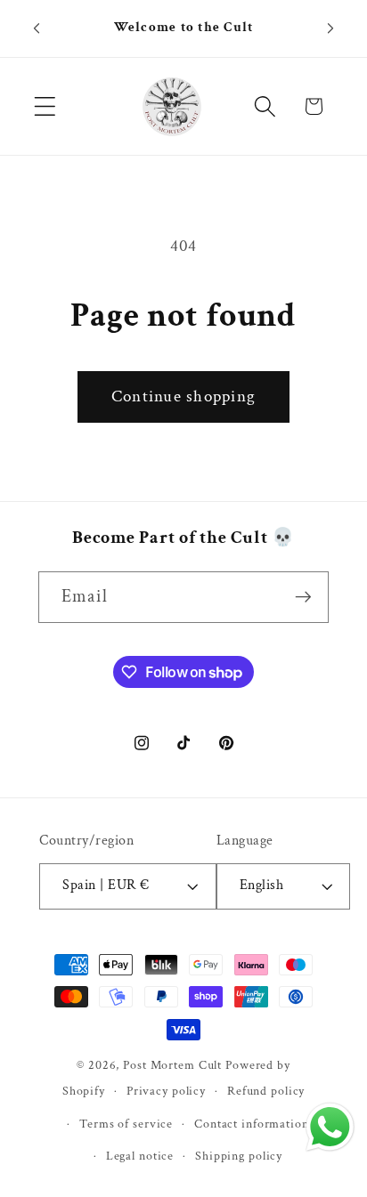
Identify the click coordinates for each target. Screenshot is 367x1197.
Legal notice (140, 1156)
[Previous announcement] (36, 28)
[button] (44, 106)
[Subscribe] (303, 597)
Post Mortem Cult (172, 1065)
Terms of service (126, 1124)
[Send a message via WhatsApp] (330, 1127)
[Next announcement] (330, 28)
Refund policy (266, 1091)
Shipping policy (238, 1156)
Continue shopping (183, 396)
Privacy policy (166, 1091)
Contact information (251, 1124)
